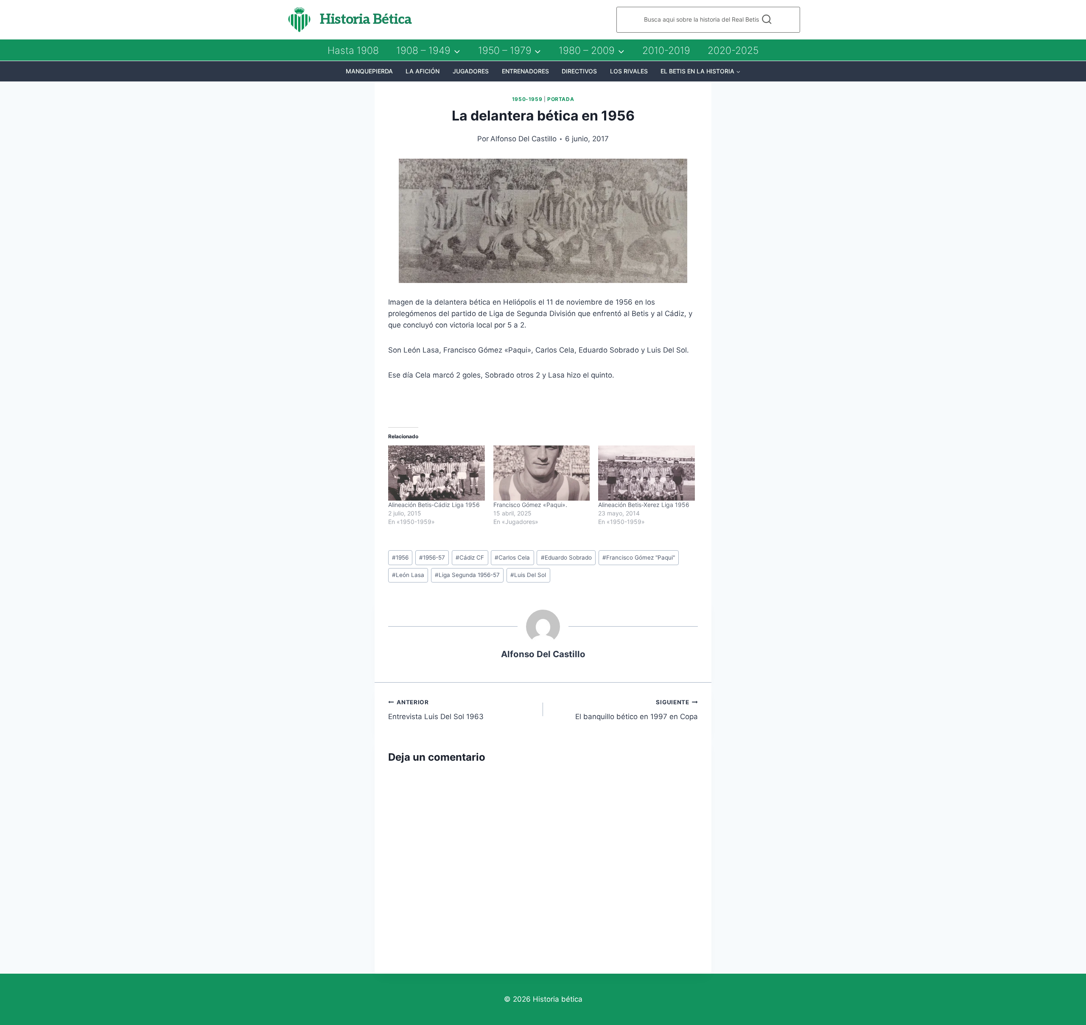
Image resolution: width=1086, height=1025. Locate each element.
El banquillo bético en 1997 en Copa (636, 710)
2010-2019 (666, 50)
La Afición (422, 71)
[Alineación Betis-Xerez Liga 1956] (646, 473)
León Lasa (408, 574)
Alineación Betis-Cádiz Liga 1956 (434, 504)
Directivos (579, 71)
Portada (560, 99)
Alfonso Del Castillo (523, 138)
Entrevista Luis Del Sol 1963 (436, 710)
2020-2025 (733, 50)
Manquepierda (369, 71)
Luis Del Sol (528, 574)
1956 (400, 557)
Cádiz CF (470, 557)
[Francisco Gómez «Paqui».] (541, 473)
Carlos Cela (512, 557)
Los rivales (629, 71)
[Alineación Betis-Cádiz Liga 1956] (436, 473)
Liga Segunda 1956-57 (467, 574)
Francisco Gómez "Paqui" (638, 557)
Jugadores (471, 71)
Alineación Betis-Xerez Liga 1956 (643, 504)
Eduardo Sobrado (566, 557)
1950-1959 (527, 99)
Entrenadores (525, 71)
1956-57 (432, 557)
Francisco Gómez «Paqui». (530, 504)
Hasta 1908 (353, 50)
